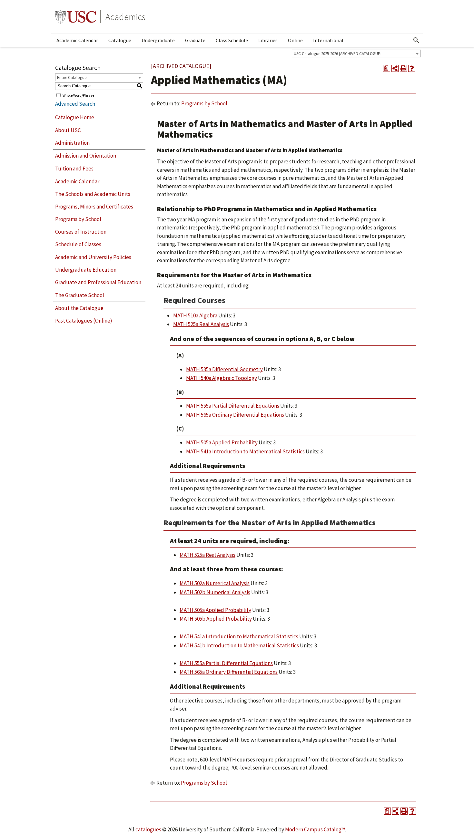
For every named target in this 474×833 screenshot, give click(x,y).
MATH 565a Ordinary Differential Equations (235, 414)
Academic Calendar (77, 40)
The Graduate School (79, 295)
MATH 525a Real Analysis (201, 324)
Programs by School (78, 219)
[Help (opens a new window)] (411, 68)
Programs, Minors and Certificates (94, 206)
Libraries (268, 40)
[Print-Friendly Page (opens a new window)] (403, 68)
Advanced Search (75, 103)
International (328, 40)
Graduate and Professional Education (98, 282)
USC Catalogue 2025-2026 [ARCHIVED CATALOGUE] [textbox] (337, 53)
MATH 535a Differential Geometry (224, 369)
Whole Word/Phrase (78, 94)
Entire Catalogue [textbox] (71, 77)
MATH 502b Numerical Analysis (215, 592)
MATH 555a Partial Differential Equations (232, 405)
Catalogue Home (74, 117)
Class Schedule (232, 40)
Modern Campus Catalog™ (315, 829)
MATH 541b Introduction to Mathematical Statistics (239, 645)
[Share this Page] (395, 68)
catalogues (148, 829)
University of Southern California (75, 17)
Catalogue (119, 40)
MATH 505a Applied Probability (222, 442)
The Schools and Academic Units (92, 194)
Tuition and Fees (74, 168)
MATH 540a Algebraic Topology (221, 378)
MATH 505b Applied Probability (216, 618)
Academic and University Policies (93, 257)
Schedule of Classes (78, 244)
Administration (72, 142)
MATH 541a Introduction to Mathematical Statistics (245, 451)
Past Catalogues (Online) (83, 320)
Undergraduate (158, 40)
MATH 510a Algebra (195, 315)
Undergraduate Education (85, 269)
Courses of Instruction (80, 231)
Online (295, 40)
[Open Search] (416, 40)
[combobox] (356, 53)
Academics (125, 17)
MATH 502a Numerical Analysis (215, 583)
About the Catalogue (79, 308)
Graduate (195, 40)
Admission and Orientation (85, 155)
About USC (68, 130)
